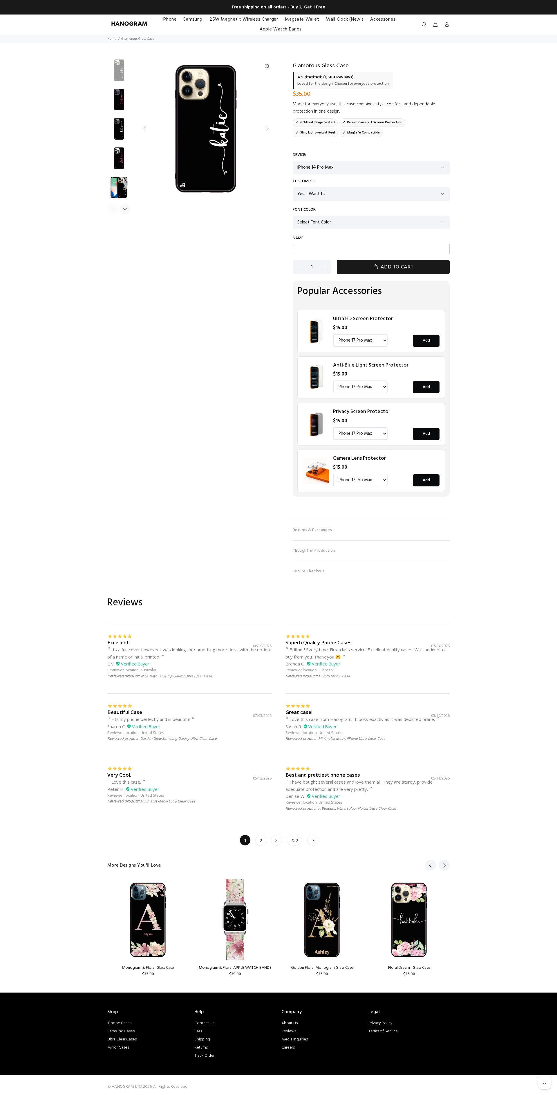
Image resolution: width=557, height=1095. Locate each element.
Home (111, 39)
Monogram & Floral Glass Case (148, 967)
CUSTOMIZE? (304, 181)
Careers (288, 1047)
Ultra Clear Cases (122, 1039)
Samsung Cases (121, 1031)
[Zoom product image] (267, 66)
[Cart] (435, 25)
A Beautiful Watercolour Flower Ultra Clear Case (357, 808)
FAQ (198, 1031)
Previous (144, 128)
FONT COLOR (304, 210)
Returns (201, 1047)
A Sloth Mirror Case (334, 676)
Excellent (118, 642)
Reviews (288, 1031)
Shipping (202, 1039)
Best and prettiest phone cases (322, 774)
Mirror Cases (118, 1047)
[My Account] (446, 25)
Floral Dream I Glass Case (409, 967)
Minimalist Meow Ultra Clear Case (167, 801)
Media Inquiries (294, 1039)
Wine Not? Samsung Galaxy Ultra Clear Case (176, 676)
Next (267, 128)
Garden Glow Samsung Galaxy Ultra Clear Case (178, 738)
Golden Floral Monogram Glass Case (322, 967)
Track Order (204, 1055)
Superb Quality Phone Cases (318, 642)
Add (426, 340)
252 (294, 840)
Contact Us (204, 1023)
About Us (289, 1023)
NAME (298, 238)
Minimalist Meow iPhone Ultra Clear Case (351, 738)
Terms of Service (383, 1031)
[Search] (425, 25)
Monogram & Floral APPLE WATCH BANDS (235, 967)
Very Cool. (119, 774)
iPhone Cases (119, 1023)
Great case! (298, 712)
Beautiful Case (124, 712)
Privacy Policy (380, 1023)
